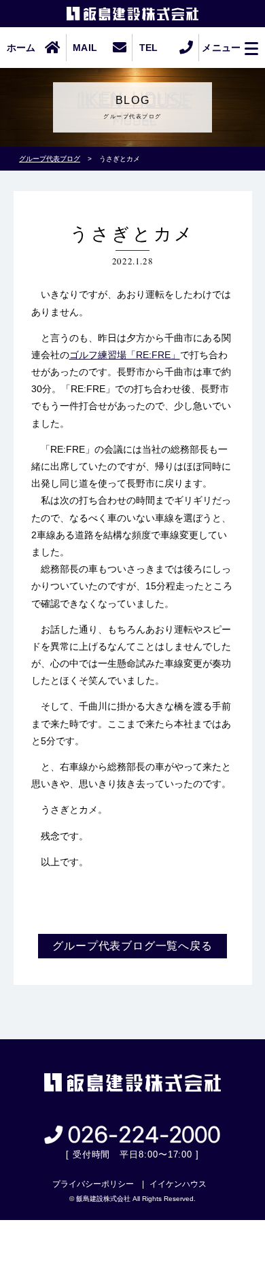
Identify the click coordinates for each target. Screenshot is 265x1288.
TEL (148, 47)
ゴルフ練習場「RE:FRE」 (124, 354)
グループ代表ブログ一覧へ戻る (132, 946)
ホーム (21, 47)
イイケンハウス (178, 1184)
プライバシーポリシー (93, 1184)
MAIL (85, 47)
